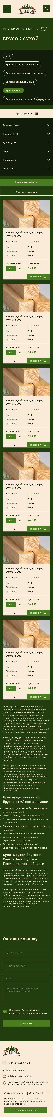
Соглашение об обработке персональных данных (28, 1011)
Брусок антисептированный (22, 64)
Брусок (30, 28)
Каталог (15, 28)
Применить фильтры (26, 182)
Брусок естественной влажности (25, 73)
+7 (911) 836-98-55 (14, 1070)
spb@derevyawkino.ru (20, 1076)
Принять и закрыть (25, 1110)
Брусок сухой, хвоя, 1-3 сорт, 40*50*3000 (24, 234)
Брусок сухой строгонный (20, 99)
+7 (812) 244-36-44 (19, 1063)
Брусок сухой (13, 90)
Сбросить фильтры (26, 192)
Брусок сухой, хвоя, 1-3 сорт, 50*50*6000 (24, 486)
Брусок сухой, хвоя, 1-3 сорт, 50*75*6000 (24, 654)
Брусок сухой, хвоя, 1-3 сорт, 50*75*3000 (24, 570)
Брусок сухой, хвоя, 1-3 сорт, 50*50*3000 (24, 402)
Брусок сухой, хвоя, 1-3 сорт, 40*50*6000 (24, 318)
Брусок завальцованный (20, 81)
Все (8, 55)
